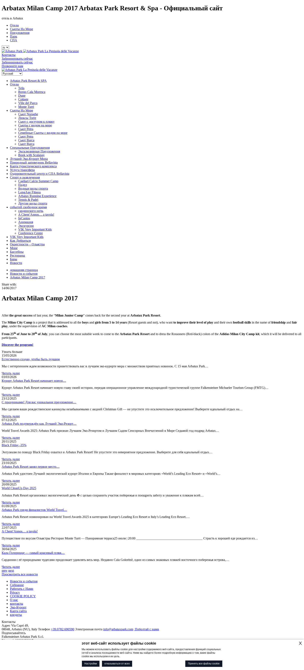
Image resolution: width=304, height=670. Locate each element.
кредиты (16, 614)
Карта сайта (18, 611)
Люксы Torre (27, 118)
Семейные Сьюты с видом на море (42, 132)
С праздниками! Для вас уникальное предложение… (39, 402)
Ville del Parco (27, 103)
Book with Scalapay (31, 155)
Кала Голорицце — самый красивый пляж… (33, 553)
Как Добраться (20, 240)
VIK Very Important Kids (35, 229)
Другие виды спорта (32, 203)
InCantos (24, 218)
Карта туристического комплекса (33, 166)
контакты (16, 603)
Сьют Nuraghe (28, 114)
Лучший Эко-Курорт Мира (29, 159)
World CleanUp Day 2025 (19, 488)
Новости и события (23, 273)
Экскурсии (26, 225)
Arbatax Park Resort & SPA (28, 80)
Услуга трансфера (22, 170)
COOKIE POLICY (23, 596)
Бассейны (17, 251)
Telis (21, 88)
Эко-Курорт (18, 607)
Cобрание (17, 585)
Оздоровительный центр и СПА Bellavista (39, 173)
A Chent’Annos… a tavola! (36, 214)
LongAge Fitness (29, 192)
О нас (14, 600)
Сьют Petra (25, 129)
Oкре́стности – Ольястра (27, 244)
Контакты (9, 55)
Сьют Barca (26, 140)
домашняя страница (24, 270)
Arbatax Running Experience (37, 196)
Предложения (19, 33)
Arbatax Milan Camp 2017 (27, 277)
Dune (21, 95)
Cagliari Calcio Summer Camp (38, 181)
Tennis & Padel (28, 199)
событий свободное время (28, 207)
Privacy (15, 592)
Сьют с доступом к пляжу (36, 121)
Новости (16, 263)
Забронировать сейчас (17, 58)
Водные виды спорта (33, 188)
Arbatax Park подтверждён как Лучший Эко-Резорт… (39, 423)
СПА (13, 40)
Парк (13, 36)
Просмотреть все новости (20, 574)
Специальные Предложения (30, 147)
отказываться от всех (117, 663)
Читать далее (11, 373)
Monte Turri (26, 106)
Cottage (23, 99)
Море (14, 248)
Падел (22, 185)
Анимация (25, 222)
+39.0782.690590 (62, 629)
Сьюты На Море (21, 29)
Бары (13, 259)
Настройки (90, 663)
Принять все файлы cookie (204, 663)
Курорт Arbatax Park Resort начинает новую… (34, 380)
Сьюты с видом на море (35, 125)
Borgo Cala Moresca (31, 92)
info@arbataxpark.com (118, 629)
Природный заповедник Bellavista (34, 162)
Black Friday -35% (14, 445)
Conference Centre (30, 233)
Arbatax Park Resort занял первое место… (31, 466)
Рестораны (17, 255)
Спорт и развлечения (25, 177)
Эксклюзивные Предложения (39, 151)
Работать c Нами (21, 588)
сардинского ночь (30, 211)
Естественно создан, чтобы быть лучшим (31, 359)
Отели (14, 25)
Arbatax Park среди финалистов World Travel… (34, 510)
